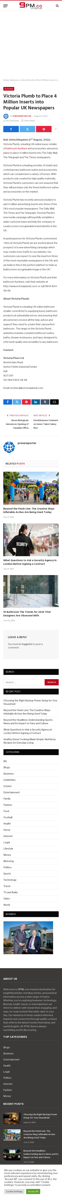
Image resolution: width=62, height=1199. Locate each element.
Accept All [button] (33, 1191)
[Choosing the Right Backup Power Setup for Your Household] (12, 1118)
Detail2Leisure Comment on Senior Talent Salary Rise (46, 424)
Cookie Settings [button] (14, 1191)
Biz (5, 761)
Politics (7, 867)
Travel (6, 886)
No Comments (12, 120)
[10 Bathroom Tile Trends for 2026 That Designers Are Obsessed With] (31, 591)
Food (6, 811)
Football (7, 817)
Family (6, 798)
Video (6, 898)
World (6, 904)
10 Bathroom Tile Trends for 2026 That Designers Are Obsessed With (27, 614)
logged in (27, 644)
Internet (8, 836)
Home (6, 80)
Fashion (7, 804)
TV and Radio (10, 892)
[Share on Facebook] (11, 129)
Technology (9, 879)
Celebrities (9, 779)
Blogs (6, 767)
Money (7, 854)
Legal (6, 842)
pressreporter (22, 116)
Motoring (8, 861)
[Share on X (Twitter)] (27, 129)
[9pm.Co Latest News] (31, 5)
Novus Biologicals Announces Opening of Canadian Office (17, 424)
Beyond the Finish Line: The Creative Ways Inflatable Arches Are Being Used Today (28, 511)
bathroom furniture (16, 148)
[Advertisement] (31, 45)
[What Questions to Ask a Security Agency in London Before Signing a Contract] (31, 539)
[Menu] (5, 6)
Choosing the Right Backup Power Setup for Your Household (40, 1116)
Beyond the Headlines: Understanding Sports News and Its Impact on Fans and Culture (41, 1154)
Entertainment (11, 792)
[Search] (57, 6)
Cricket (7, 786)
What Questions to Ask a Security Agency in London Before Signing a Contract (30, 562)
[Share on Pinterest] (44, 129)
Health (7, 823)
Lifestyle (8, 848)
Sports (7, 873)
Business (15, 80)
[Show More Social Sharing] (55, 129)
